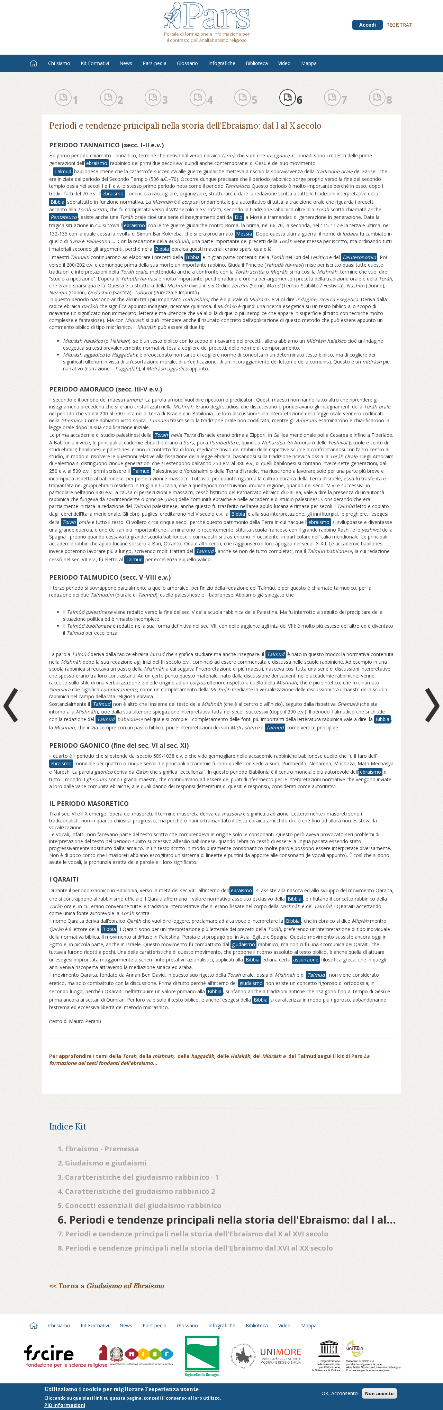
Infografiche (221, 63)
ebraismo (96, 163)
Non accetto (379, 1393)
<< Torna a (106, 1285)
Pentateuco (63, 217)
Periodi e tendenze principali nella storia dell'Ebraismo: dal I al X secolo (185, 125)
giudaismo (243, 944)
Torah (161, 435)
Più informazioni (64, 1404)
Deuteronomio (359, 257)
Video (284, 63)
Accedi (367, 24)
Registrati (400, 24)
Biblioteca (257, 63)
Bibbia (57, 202)
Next (431, 705)
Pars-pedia (154, 63)
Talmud (62, 171)
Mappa (309, 63)
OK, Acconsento (340, 1393)
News (125, 63)
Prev (12, 705)
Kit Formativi (95, 63)
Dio (239, 217)
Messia (244, 233)
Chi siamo (59, 63)
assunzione (305, 959)
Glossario (187, 63)
